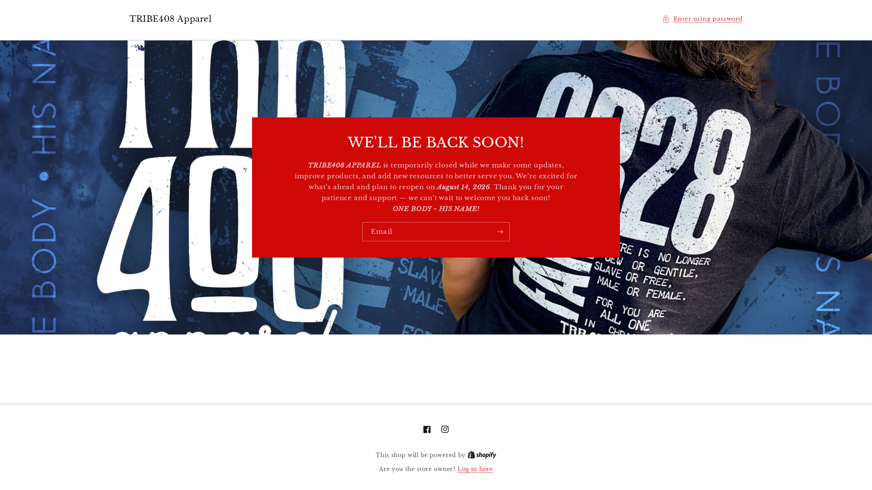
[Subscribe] (500, 231)
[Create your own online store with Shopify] (482, 455)
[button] (702, 19)
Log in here (475, 469)
